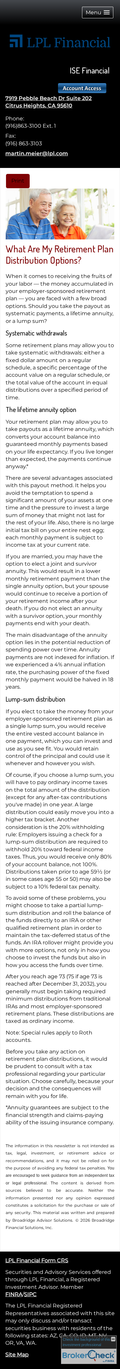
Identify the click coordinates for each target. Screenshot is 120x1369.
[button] (97, 12)
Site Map (17, 1354)
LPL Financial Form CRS (36, 1260)
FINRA (13, 1294)
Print (17, 181)
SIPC (30, 1294)
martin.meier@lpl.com (36, 153)
